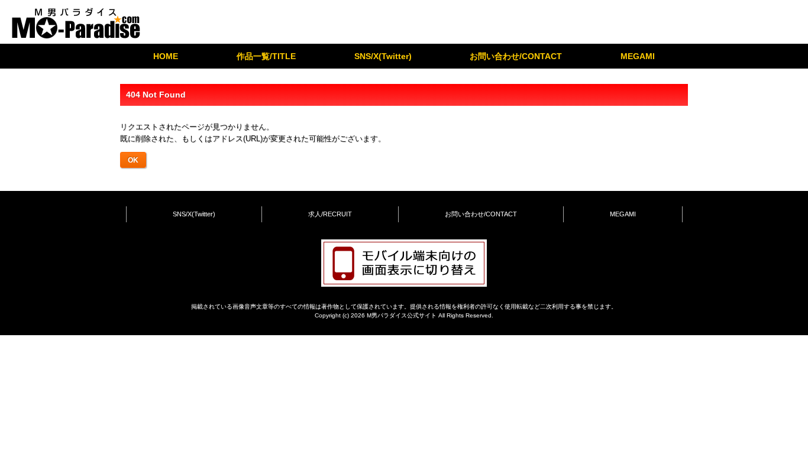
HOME (165, 56)
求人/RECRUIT (330, 214)
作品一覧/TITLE (266, 56)
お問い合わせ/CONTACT (516, 56)
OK (133, 160)
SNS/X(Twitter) (383, 56)
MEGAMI (637, 56)
